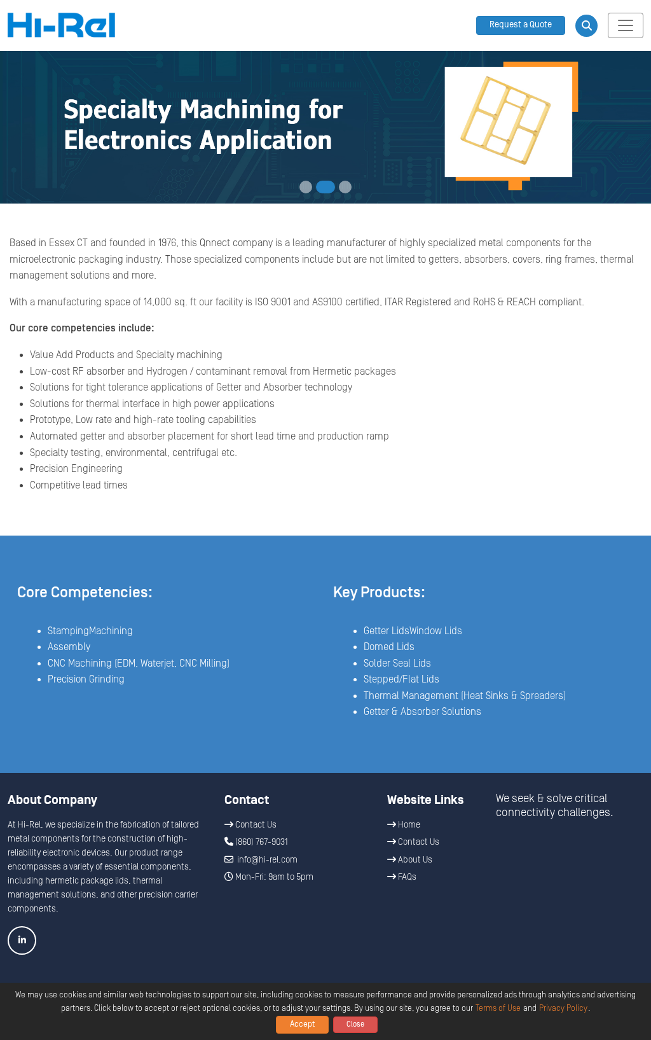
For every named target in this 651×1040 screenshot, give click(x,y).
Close (355, 1024)
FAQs (406, 877)
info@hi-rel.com (267, 860)
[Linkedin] (22, 940)
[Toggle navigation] (625, 25)
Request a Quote (521, 25)
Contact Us (255, 825)
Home (408, 825)
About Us (414, 860)
